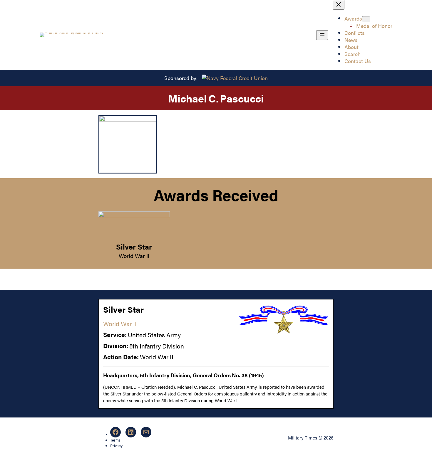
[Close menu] (338, 5)
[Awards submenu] (366, 19)
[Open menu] (322, 35)
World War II (134, 256)
